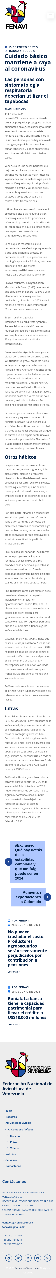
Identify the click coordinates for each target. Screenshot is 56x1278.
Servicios (11, 1160)
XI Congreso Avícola (20, 1129)
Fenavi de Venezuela (27, 1268)
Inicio (8, 1110)
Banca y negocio (22, 51)
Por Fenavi (20, 920)
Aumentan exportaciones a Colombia (28, 897)
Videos (14, 1148)
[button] (50, 15)
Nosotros (11, 1116)
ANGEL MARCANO (15, 109)
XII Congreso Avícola (18, 1122)
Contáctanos (13, 1166)
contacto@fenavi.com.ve (17, 1222)
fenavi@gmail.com (13, 1227)
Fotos (13, 1142)
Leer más (13, 971)
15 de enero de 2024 (24, 47)
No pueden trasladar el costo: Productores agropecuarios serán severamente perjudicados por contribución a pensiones (27, 948)
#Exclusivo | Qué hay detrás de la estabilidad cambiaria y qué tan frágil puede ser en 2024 (28, 861)
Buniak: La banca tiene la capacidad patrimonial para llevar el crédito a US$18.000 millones (27, 1008)
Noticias (15, 1136)
